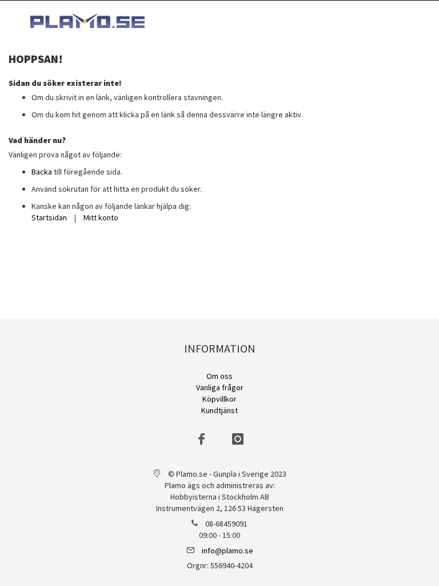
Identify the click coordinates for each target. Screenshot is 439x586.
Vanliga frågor (220, 387)
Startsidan (49, 217)
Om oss (219, 376)
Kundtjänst (219, 410)
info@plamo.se (227, 550)
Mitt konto (100, 217)
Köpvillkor (219, 399)
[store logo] (87, 21)
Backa (41, 172)
